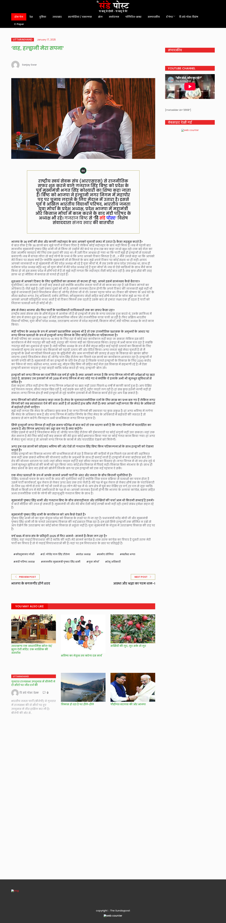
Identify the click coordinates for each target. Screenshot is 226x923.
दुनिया (42, 16)
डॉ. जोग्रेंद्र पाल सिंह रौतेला (56, 554)
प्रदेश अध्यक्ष (84, 554)
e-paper (19, 24)
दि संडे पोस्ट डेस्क (29, 692)
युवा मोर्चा (94, 561)
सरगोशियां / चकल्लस (80, 16)
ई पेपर (169, 16)
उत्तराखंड (57, 16)
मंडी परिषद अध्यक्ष (25, 561)
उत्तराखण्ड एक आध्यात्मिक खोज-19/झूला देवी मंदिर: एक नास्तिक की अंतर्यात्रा (31, 649)
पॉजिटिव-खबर (133, 16)
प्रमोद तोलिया (106, 554)
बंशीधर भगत (128, 554)
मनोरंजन (114, 16)
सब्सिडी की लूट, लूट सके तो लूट (128, 646)
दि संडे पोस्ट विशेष (188, 16)
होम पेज (18, 16)
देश (31, 16)
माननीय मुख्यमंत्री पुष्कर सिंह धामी (61, 561)
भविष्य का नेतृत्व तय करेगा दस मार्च (81, 655)
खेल (100, 16)
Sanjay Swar (29, 64)
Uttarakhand (22, 39)
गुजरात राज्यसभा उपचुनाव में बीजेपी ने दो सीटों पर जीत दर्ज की (33, 683)
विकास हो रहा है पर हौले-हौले (77, 704)
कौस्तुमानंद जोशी (25, 554)
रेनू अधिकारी (114, 561)
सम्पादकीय (154, 16)
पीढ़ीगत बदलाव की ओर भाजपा (128, 704)
